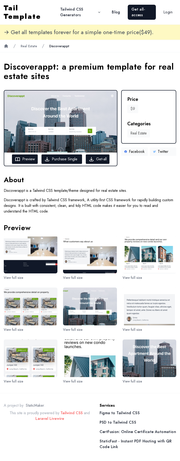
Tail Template (22, 12)
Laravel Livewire (49, 418)
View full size (13, 277)
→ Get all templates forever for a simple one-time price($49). (79, 32)
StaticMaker (35, 405)
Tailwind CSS (71, 413)
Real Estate (29, 46)
